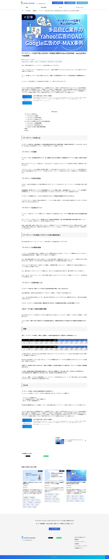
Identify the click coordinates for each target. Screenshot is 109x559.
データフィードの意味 (33, 115)
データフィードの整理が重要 (34, 123)
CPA (57, 494)
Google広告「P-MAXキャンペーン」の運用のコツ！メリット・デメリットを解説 (54, 483)
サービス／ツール (79, 7)
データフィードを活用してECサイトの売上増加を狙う (37, 121)
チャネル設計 (59, 61)
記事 (27, 7)
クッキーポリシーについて (81, 545)
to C (37, 61)
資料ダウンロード (83, 2)
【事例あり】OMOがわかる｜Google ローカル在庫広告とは (32, 483)
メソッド (56, 501)
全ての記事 (28, 10)
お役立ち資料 (43, 7)
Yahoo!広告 (51, 61)
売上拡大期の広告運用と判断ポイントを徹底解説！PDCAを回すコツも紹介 (75, 483)
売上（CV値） (26, 61)
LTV (38, 499)
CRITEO (82, 498)
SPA (37, 504)
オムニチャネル (49, 501)
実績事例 (35, 10)
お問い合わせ (70, 2)
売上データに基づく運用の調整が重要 (37, 126)
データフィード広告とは (31, 113)
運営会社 (77, 539)
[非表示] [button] (55, 111)
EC (33, 504)
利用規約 (77, 543)
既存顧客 (32, 497)
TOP (22, 10)
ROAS (32, 61)
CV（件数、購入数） (50, 494)
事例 (26, 128)
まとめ (26, 130)
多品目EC (31, 502)
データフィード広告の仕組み (34, 117)
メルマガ (58, 2)
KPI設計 (78, 500)
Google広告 (44, 61)
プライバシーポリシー (80, 541)
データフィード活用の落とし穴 (35, 124)
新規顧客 (26, 497)
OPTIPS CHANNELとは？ (80, 537)
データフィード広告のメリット (35, 119)
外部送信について (79, 548)
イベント (60, 7)
